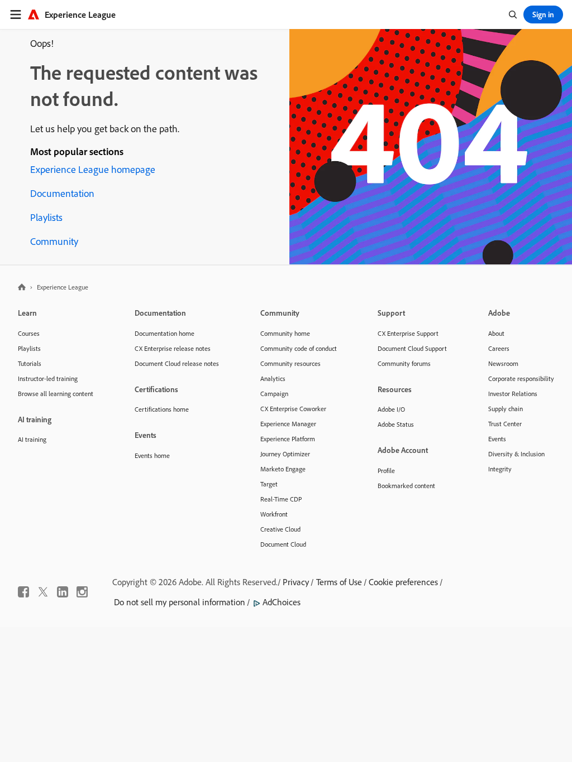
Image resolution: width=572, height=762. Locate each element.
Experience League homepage (92, 169)
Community (54, 241)
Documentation (62, 193)
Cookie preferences (403, 581)
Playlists (46, 217)
